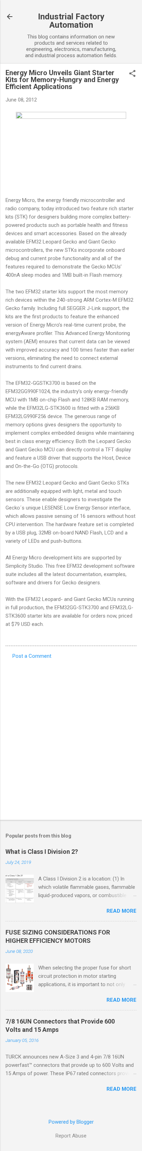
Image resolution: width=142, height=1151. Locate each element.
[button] (132, 74)
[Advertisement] (71, 737)
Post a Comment (31, 656)
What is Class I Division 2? (42, 851)
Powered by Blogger (71, 1122)
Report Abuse (71, 1136)
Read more (121, 911)
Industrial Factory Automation (71, 21)
